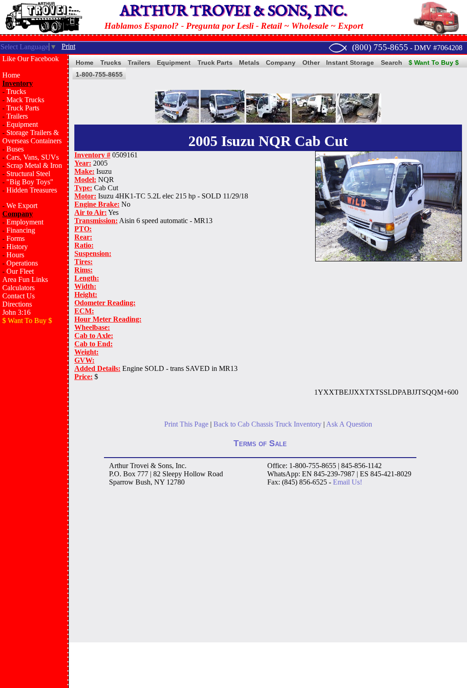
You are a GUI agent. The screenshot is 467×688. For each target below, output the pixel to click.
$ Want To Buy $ (434, 62)
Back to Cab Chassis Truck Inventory (267, 424)
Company (281, 62)
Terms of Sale (260, 443)
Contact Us (18, 296)
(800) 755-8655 (380, 47)
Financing (20, 230)
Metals (249, 62)
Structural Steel (28, 173)
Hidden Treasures (31, 190)
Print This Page (186, 424)
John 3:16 (16, 312)
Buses (15, 149)
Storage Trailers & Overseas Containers (32, 137)
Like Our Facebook (30, 59)
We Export (21, 205)
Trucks (16, 91)
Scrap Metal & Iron (34, 165)
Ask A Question (349, 424)
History (17, 246)
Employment (24, 222)
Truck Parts (22, 108)
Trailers (17, 116)
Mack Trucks (25, 100)
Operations (22, 263)
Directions (17, 304)
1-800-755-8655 (99, 74)
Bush (142, 482)
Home (11, 75)
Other (311, 62)
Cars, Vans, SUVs (32, 157)
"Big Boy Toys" (29, 182)
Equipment (22, 124)
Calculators (18, 288)
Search (391, 62)
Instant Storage (350, 62)
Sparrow (121, 482)
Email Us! (347, 482)
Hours (15, 255)
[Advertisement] (34, 477)
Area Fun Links (25, 279)
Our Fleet (20, 271)
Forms (15, 238)
